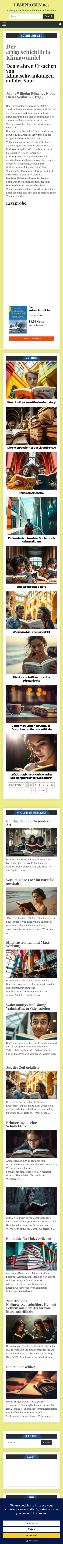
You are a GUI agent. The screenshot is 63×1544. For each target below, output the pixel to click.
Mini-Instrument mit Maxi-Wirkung (28, 944)
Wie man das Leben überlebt (31, 632)
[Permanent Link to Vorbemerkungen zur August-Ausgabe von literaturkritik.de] (31, 704)
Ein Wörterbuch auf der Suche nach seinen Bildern (31, 540)
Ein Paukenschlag (20, 1366)
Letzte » (41, 790)
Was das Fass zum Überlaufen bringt (31, 402)
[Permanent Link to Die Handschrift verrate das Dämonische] (31, 655)
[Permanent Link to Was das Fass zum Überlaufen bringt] (31, 380)
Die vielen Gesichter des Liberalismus (31, 448)
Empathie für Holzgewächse (28, 1238)
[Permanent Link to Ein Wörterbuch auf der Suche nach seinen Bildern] (31, 516)
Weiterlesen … (19, 870)
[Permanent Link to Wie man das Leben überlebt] (31, 610)
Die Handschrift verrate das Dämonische (31, 679)
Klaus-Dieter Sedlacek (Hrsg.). (31, 95)
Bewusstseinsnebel (31, 493)
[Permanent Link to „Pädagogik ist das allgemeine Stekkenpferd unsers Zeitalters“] (31, 752)
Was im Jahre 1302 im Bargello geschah (30, 881)
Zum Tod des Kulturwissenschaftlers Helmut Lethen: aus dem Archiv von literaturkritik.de (31, 1306)
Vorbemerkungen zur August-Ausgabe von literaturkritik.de (31, 727)
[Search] (60, 24)
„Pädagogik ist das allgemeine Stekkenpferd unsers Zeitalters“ (31, 776)
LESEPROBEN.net (31, 4)
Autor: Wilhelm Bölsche (24, 93)
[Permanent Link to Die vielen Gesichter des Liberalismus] (31, 426)
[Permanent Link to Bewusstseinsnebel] (31, 471)
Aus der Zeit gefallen (22, 1067)
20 (18, 790)
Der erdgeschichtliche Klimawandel (29, 51)
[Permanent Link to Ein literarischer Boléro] (31, 565)
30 (24, 790)
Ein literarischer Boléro (31, 587)
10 (52, 784)
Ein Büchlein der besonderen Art (29, 823)
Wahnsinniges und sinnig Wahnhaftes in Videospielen (28, 1006)
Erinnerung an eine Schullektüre (21, 1124)
